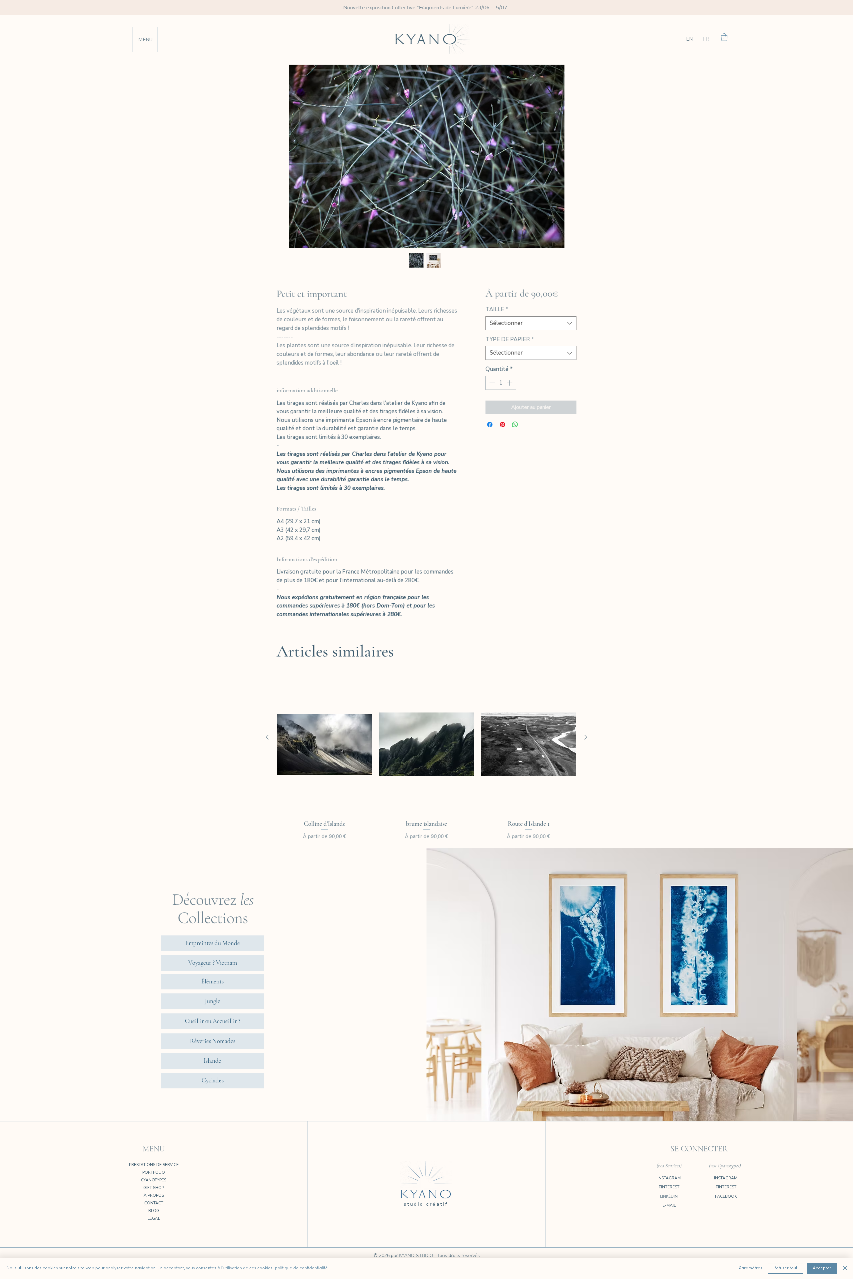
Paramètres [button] (750, 1268)
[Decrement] (491, 383)
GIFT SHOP (153, 1187)
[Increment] (510, 383)
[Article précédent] (267, 737)
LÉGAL (154, 1218)
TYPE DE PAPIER (509, 339)
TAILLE (496, 309)
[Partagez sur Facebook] (490, 425)
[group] (426, 756)
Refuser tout (785, 1268)
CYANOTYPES (153, 1180)
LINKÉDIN (669, 1196)
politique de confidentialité (301, 1268)
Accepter (822, 1268)
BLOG (153, 1210)
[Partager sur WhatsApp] (515, 425)
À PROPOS (154, 1195)
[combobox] (530, 323)
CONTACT (153, 1203)
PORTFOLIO (153, 1172)
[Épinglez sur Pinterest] (502, 425)
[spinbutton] (500, 383)
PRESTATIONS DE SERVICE (154, 1164)
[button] (145, 39)
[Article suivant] (586, 737)
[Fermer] (845, 1268)
